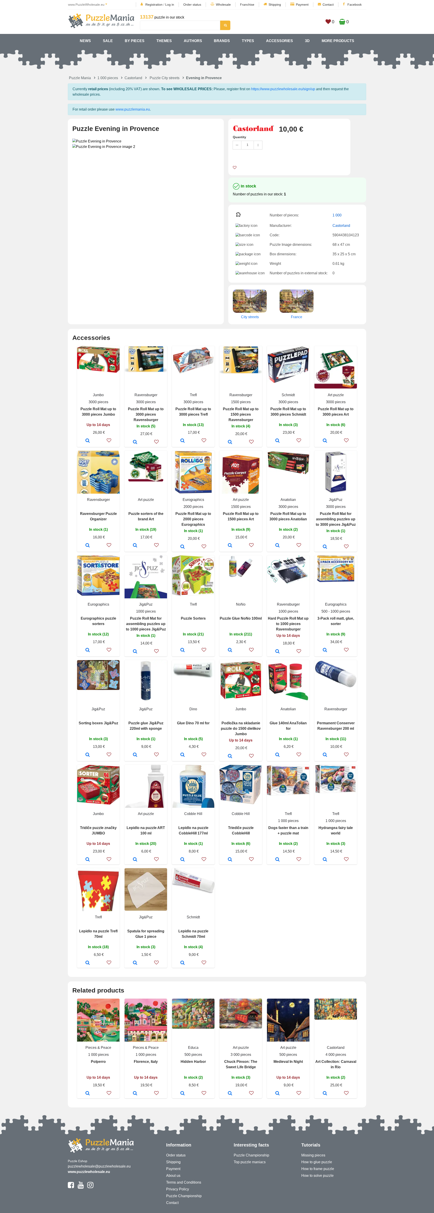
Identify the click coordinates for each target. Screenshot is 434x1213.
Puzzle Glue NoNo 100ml (241, 618)
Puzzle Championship (184, 1196)
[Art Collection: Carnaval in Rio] (325, 1094)
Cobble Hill (193, 814)
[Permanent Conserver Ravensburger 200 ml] (325, 755)
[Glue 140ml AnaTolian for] (277, 755)
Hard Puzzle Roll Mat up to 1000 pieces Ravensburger (288, 623)
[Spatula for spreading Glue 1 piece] (135, 963)
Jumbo (98, 395)
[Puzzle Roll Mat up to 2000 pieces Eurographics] (182, 547)
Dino (193, 709)
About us (173, 1175)
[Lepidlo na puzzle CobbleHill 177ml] (182, 860)
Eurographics (193, 500)
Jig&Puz (335, 500)
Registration (154, 4)
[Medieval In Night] (277, 1094)
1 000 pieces (107, 78)
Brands (222, 41)
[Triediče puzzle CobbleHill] (230, 860)
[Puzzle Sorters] (182, 650)
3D (307, 41)
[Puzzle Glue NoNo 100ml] (230, 650)
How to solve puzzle (317, 1175)
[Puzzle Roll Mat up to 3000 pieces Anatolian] (277, 546)
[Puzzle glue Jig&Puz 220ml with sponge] (135, 755)
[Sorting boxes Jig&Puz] (87, 755)
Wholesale (223, 4)
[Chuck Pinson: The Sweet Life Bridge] (230, 1094)
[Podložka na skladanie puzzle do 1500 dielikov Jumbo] (230, 756)
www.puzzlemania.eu (133, 109)
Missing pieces (313, 1155)
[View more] (98, 371)
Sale (108, 41)
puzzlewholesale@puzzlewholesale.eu (99, 1166)
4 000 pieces (336, 1055)
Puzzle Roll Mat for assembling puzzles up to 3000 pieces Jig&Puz (336, 519)
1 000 (337, 215)
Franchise (247, 4)
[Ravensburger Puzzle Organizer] (87, 546)
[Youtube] (81, 1187)
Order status (192, 4)
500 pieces (193, 1055)
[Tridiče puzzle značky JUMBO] (87, 860)
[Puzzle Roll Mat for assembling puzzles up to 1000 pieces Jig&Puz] (135, 652)
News (85, 41)
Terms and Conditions (183, 1182)
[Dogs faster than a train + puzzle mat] (277, 860)
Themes (164, 41)
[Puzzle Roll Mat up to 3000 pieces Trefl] (182, 441)
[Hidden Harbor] (182, 1094)
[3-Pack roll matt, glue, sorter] (325, 650)
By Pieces (134, 41)
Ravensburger (145, 395)
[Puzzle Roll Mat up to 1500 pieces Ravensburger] (230, 442)
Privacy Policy (177, 1189)
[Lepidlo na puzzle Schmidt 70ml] (182, 963)
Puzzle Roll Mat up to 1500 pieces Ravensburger (241, 414)
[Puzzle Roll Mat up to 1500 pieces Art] (230, 546)
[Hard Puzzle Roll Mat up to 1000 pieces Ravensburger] (277, 652)
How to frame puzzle (317, 1169)
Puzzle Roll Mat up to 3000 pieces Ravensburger (146, 414)
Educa (193, 1048)
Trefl (193, 395)
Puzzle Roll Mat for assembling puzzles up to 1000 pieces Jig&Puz (146, 623)
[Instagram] (90, 1187)
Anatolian (288, 500)
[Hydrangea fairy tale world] (325, 860)
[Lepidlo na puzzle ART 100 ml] (135, 860)
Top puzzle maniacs (250, 1162)
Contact (328, 4)
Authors (193, 41)
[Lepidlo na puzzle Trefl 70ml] (87, 963)
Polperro (98, 1062)
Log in (169, 4)
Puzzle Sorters (193, 618)
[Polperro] (87, 1094)
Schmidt (288, 395)
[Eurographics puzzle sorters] (87, 650)
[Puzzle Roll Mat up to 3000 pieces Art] (325, 441)
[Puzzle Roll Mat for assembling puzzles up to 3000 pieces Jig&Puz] (325, 547)
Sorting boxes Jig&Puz (98, 723)
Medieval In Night (288, 1062)
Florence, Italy (146, 1062)
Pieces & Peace (98, 1048)
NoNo (240, 604)
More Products (338, 41)
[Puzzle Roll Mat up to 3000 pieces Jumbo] (87, 441)
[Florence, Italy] (135, 1094)
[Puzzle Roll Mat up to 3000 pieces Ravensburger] (135, 442)
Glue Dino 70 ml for (193, 723)
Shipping (275, 4)
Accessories (279, 41)
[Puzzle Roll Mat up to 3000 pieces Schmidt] (277, 441)
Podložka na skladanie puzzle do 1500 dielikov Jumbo (241, 728)
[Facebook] (71, 1187)
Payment (302, 4)
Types (248, 41)
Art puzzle (336, 395)
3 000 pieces (241, 1055)
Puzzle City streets (164, 78)
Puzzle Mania (80, 78)
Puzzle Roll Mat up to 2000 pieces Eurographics (193, 519)
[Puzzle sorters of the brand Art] (135, 546)
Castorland (133, 78)
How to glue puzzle (316, 1162)
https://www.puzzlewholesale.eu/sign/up (283, 89)
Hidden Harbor (193, 1062)
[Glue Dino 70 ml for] (182, 755)
